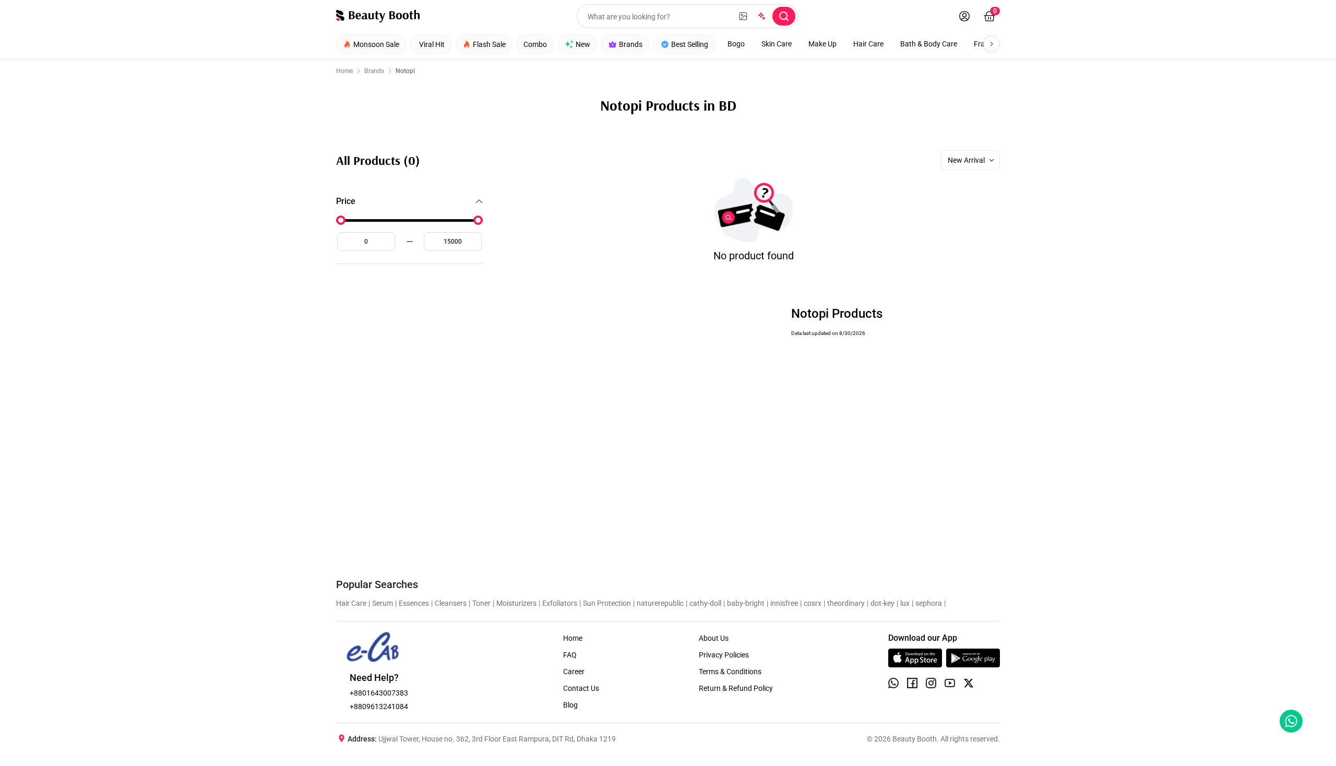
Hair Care (868, 44)
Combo (535, 44)
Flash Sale (489, 44)
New (583, 44)
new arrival (966, 160)
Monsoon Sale (376, 44)
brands (374, 71)
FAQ (570, 655)
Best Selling (689, 44)
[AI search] (761, 16)
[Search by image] (743, 16)
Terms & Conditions (730, 671)
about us (714, 638)
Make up (822, 44)
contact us (581, 688)
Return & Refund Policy (736, 688)
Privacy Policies (724, 655)
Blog (570, 705)
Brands (630, 44)
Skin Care (776, 44)
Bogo (736, 44)
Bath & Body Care (928, 44)
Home (344, 71)
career (573, 671)
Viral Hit (432, 44)
